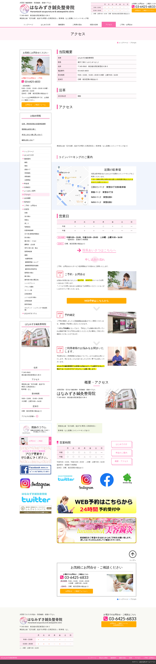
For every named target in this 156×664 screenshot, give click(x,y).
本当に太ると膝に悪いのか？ (32, 134)
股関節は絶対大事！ (29, 129)
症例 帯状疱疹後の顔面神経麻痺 (34, 124)
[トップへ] (132, 554)
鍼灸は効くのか (27, 140)
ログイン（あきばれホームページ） (144, 662)
